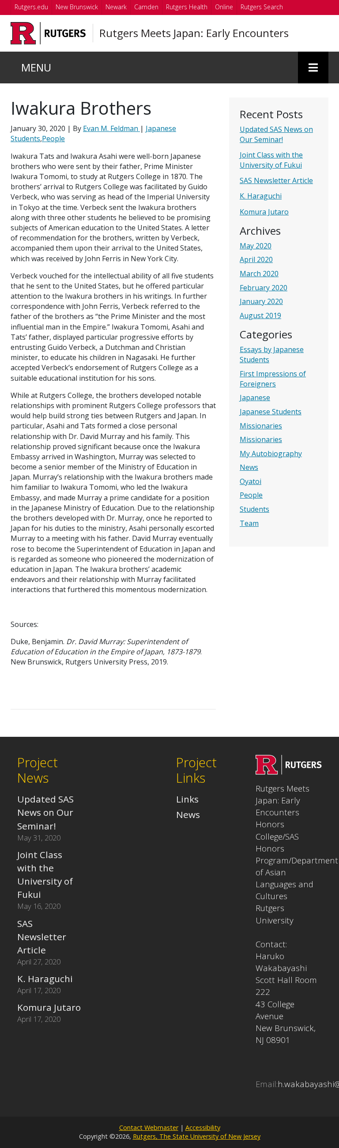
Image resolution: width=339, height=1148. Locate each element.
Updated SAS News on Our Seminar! (276, 134)
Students (254, 509)
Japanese (255, 397)
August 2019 (260, 315)
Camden (146, 7)
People (251, 495)
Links (187, 799)
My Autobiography (271, 453)
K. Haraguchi (261, 196)
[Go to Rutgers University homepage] (48, 33)
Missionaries (261, 426)
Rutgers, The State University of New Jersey (196, 1136)
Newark (116, 7)
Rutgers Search (262, 7)
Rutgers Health (186, 7)
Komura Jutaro (264, 212)
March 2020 (259, 273)
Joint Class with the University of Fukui (271, 160)
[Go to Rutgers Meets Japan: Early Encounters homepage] (289, 771)
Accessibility (202, 1127)
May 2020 (255, 246)
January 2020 (261, 301)
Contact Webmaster (148, 1127)
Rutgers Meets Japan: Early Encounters (194, 33)
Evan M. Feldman (111, 128)
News (249, 467)
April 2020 (256, 259)
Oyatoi (250, 481)
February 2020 (263, 288)
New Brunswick (77, 7)
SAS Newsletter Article (276, 180)
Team (249, 523)
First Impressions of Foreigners (273, 379)
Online (224, 7)
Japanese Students (270, 411)
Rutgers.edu (31, 7)
